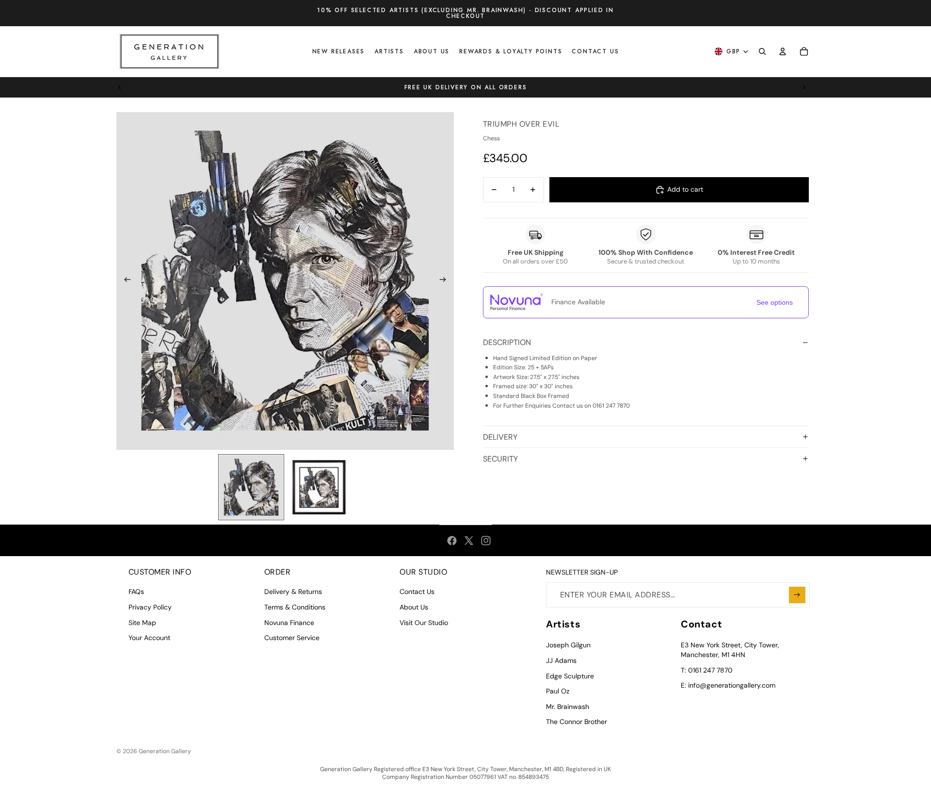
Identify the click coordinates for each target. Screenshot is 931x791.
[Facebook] (452, 540)
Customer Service (292, 637)
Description (507, 342)
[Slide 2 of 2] (319, 487)
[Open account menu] (782, 51)
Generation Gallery (165, 751)
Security (500, 459)
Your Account (149, 637)
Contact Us (417, 591)
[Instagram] (486, 540)
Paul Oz (557, 691)
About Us (414, 607)
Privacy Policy (150, 607)
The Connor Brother (576, 721)
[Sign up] (797, 595)
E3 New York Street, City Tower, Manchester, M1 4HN (730, 650)
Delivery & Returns (293, 591)
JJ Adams (561, 660)
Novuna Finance (289, 622)
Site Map (142, 622)
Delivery (500, 437)
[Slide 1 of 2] (251, 487)
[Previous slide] (119, 87)
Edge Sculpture (570, 676)
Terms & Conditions (294, 607)
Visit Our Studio (424, 622)
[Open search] (762, 51)
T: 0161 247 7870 (707, 670)
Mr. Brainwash (567, 706)
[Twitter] (469, 540)
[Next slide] (804, 87)
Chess (491, 138)
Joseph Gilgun (568, 645)
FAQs (136, 591)
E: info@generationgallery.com (728, 685)
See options (774, 302)
